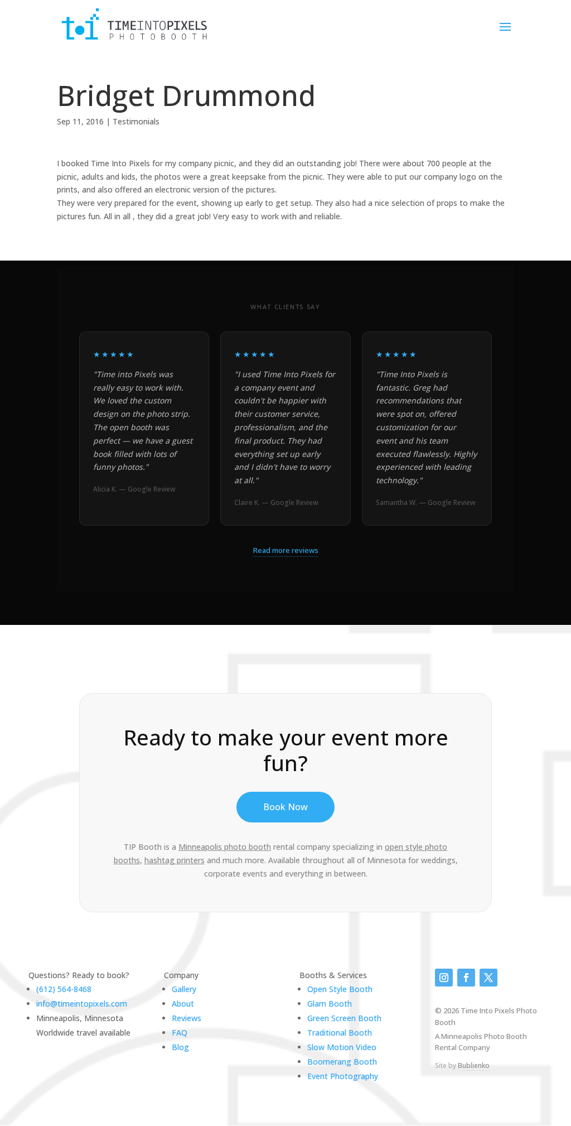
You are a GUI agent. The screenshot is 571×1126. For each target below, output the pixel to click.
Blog (180, 1047)
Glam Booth (329, 1003)
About (183, 1003)
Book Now (285, 807)
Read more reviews (285, 550)
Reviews (186, 1018)
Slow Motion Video (341, 1047)
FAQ (179, 1032)
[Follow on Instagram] (444, 978)
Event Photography (342, 1076)
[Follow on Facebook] (466, 978)
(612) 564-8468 (63, 989)
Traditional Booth (339, 1032)
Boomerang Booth (342, 1061)
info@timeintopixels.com (81, 1003)
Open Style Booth (339, 989)
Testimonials (136, 121)
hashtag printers (174, 860)
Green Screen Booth (344, 1018)
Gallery (184, 989)
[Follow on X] (488, 978)
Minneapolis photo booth (224, 846)
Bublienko (474, 1065)
